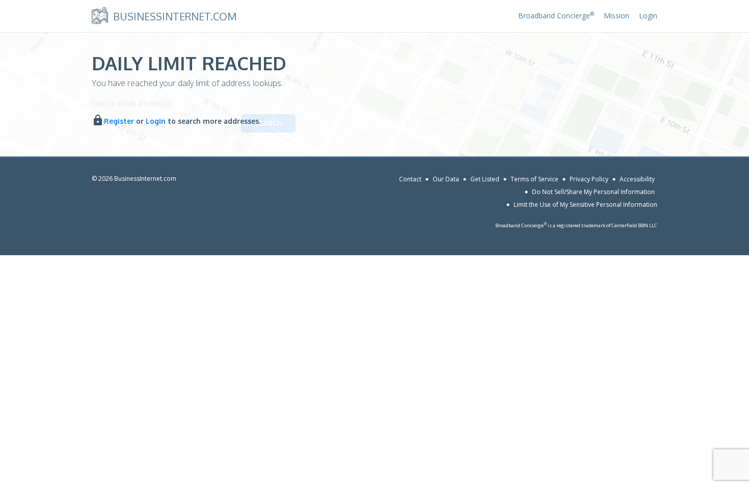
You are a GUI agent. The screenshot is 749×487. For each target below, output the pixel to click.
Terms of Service (534, 179)
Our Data (446, 179)
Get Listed (484, 179)
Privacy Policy (589, 179)
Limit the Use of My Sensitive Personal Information (585, 204)
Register (119, 121)
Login (648, 15)
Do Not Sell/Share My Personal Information (593, 191)
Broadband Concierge (556, 15)
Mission (616, 15)
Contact (410, 179)
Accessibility (637, 179)
